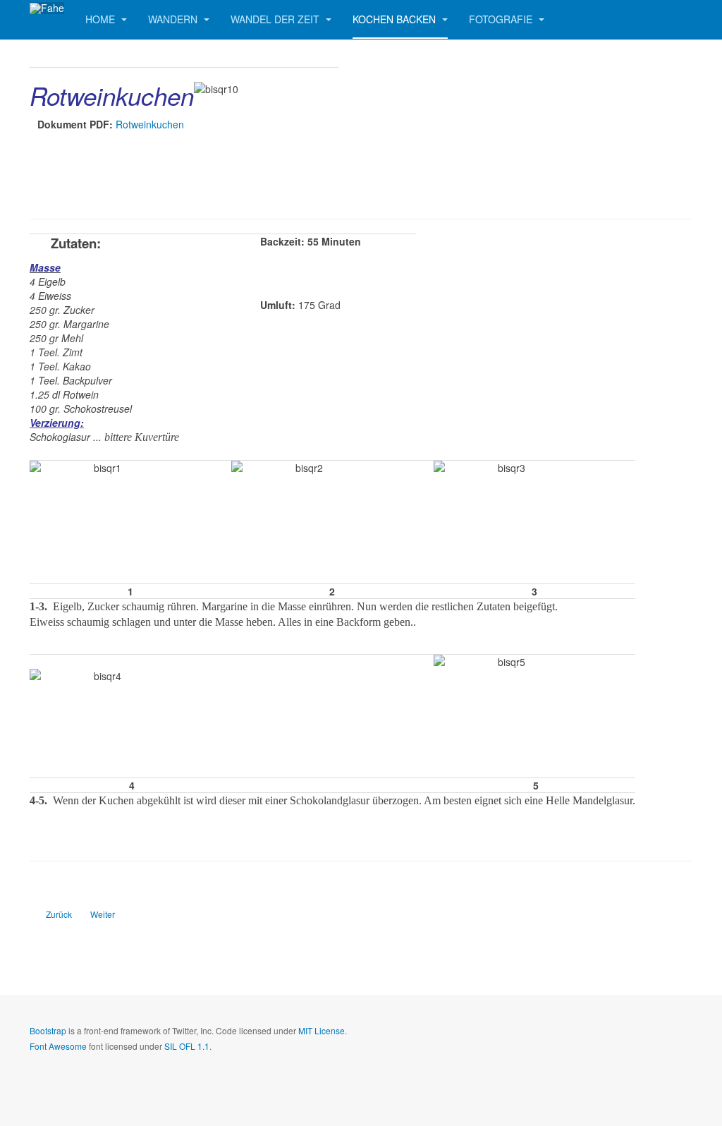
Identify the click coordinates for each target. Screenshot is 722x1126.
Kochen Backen (396, 19)
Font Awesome (58, 1046)
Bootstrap (48, 1030)
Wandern (174, 19)
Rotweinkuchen (150, 124)
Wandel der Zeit (276, 19)
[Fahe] (47, 8)
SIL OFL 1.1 (186, 1046)
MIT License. (322, 1030)
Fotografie (502, 19)
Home (101, 19)
